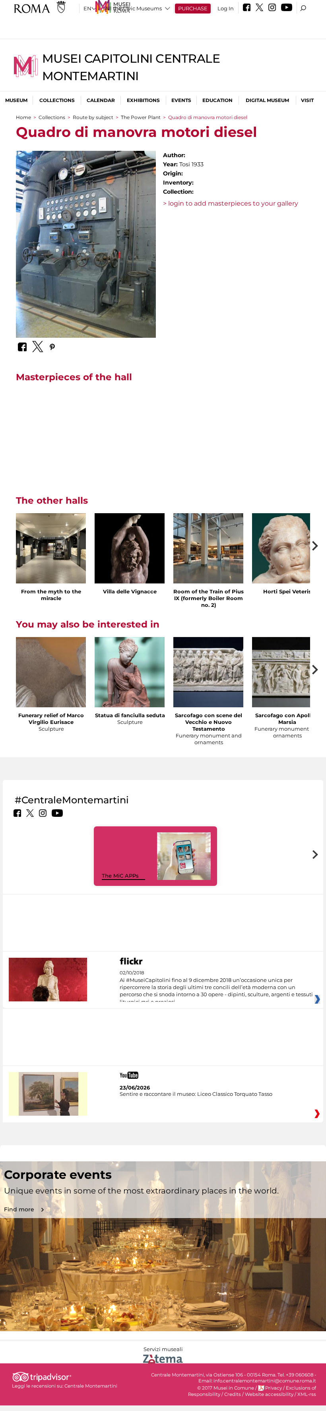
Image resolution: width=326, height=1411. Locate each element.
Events (181, 100)
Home (23, 117)
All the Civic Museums (133, 8)
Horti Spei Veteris (287, 591)
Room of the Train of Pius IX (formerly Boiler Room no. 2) (208, 598)
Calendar (101, 100)
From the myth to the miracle (51, 594)
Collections (57, 100)
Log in (225, 8)
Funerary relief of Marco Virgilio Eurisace (51, 718)
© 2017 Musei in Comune (225, 1388)
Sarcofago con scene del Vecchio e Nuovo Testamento (208, 722)
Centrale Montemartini (90, 1386)
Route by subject (93, 117)
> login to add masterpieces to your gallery (230, 203)
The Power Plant (141, 117)
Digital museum (267, 100)
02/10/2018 (216, 987)
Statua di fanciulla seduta (130, 715)
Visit (307, 100)
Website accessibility (269, 1394)
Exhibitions (143, 100)
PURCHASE (193, 8)
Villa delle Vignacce (130, 591)
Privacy (273, 1388)
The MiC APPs (120, 875)
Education (217, 100)
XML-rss (306, 1394)
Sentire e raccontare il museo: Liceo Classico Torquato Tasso (196, 1094)
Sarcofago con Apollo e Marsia (287, 718)
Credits (232, 1394)
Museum (16, 100)
